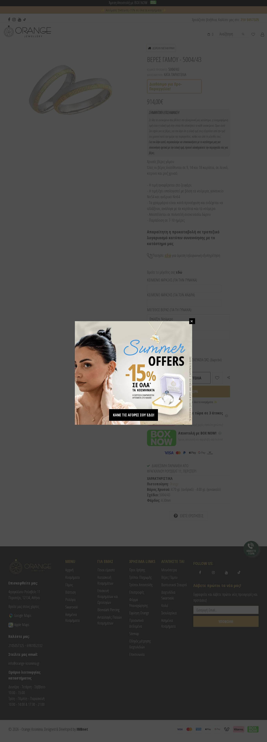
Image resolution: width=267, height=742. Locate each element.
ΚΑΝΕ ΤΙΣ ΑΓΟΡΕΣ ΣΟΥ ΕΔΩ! (133, 415)
